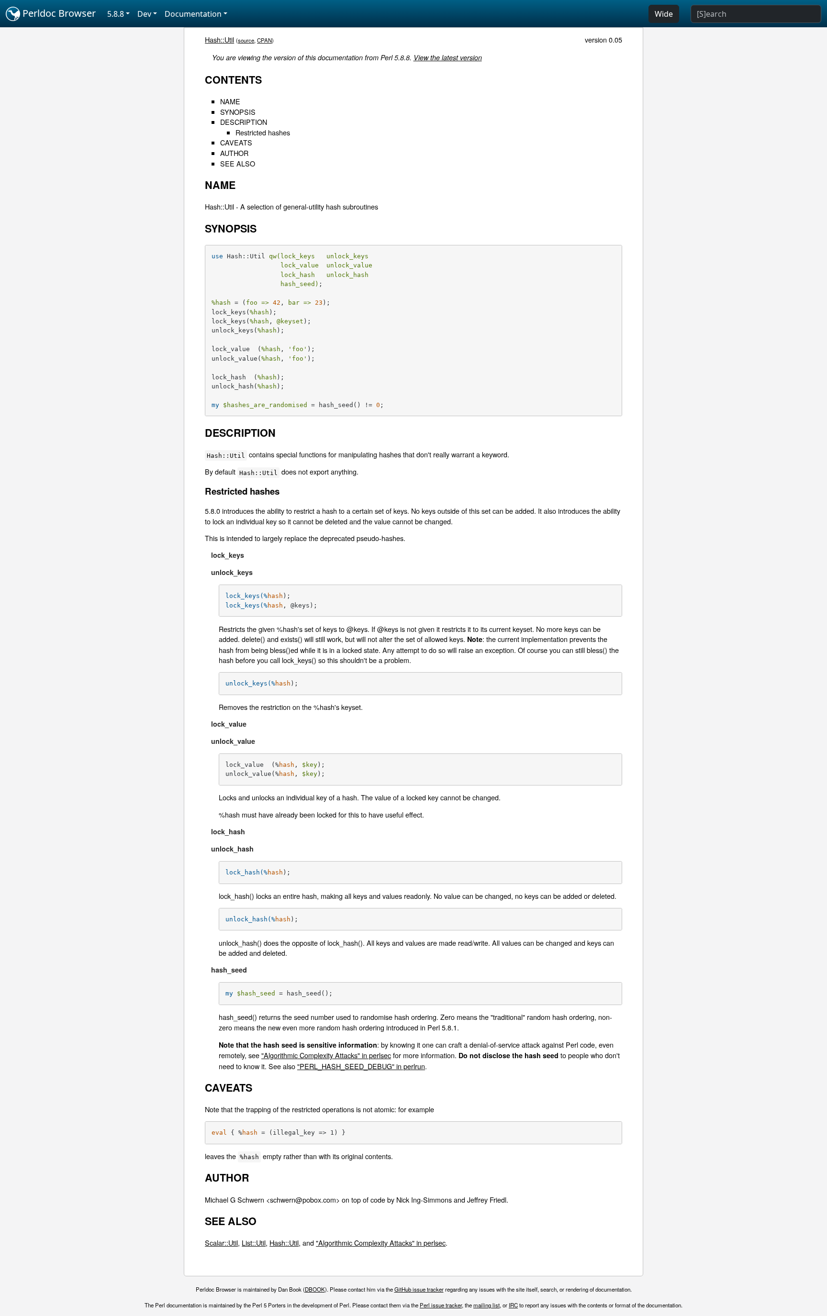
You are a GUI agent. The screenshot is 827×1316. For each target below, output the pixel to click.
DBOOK (315, 1289)
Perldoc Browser (58, 13)
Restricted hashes (262, 132)
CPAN (264, 40)
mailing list (486, 1305)
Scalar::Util (221, 1243)
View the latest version (448, 57)
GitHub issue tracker (419, 1289)
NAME (230, 101)
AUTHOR (234, 153)
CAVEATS (236, 142)
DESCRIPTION (243, 122)
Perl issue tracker (441, 1305)
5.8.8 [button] (115, 14)
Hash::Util (219, 39)
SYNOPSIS (238, 112)
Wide (664, 14)
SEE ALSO (237, 163)
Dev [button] (144, 14)
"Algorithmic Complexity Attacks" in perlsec (326, 1055)
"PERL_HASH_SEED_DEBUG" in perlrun (361, 1066)
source (246, 40)
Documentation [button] (193, 14)
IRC (513, 1305)
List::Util (254, 1243)
